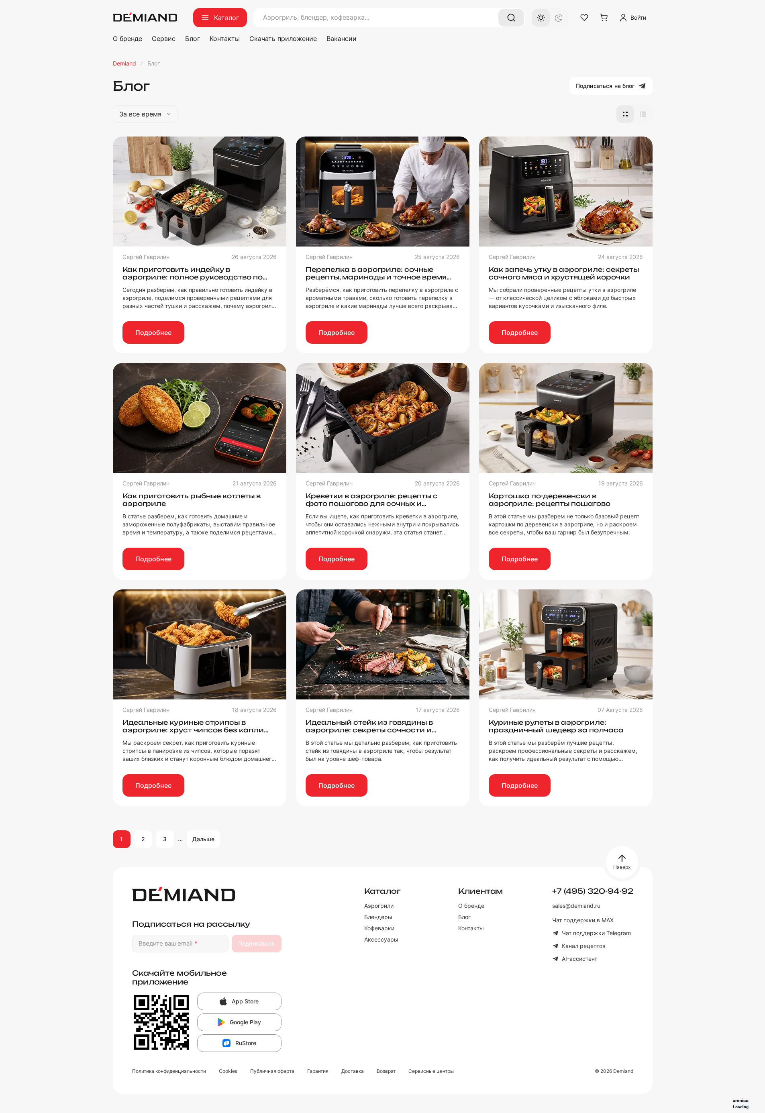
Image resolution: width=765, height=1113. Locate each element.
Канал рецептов (584, 945)
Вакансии (341, 39)
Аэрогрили (379, 905)
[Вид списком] (643, 114)
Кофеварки (379, 928)
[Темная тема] (558, 17)
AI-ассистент (579, 958)
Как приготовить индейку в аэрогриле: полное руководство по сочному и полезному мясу (192, 277)
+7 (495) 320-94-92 (592, 891)
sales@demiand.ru (576, 905)
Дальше (203, 839)
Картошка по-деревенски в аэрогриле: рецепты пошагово (549, 500)
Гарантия (317, 1071)
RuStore (245, 1043)
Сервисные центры (431, 1071)
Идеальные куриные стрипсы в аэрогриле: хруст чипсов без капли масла (193, 730)
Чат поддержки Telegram (596, 933)
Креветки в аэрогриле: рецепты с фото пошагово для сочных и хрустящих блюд (372, 503)
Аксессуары (381, 939)
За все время (140, 114)
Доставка (352, 1071)
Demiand (124, 63)
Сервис (163, 39)
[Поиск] (511, 17)
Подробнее (153, 332)
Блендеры (378, 916)
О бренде (127, 39)
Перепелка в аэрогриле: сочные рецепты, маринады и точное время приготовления (376, 277)
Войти (638, 17)
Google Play (245, 1022)
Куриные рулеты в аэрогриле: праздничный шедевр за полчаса (556, 726)
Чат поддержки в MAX (583, 920)
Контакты (225, 39)
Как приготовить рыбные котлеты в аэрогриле (191, 500)
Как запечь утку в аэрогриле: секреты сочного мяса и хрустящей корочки (564, 273)
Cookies (228, 1071)
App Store (245, 1001)
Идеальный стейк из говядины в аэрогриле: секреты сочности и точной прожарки (369, 730)
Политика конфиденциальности (169, 1071)
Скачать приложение (283, 39)
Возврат (386, 1071)
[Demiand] (145, 17)
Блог (192, 39)
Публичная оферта (272, 1071)
